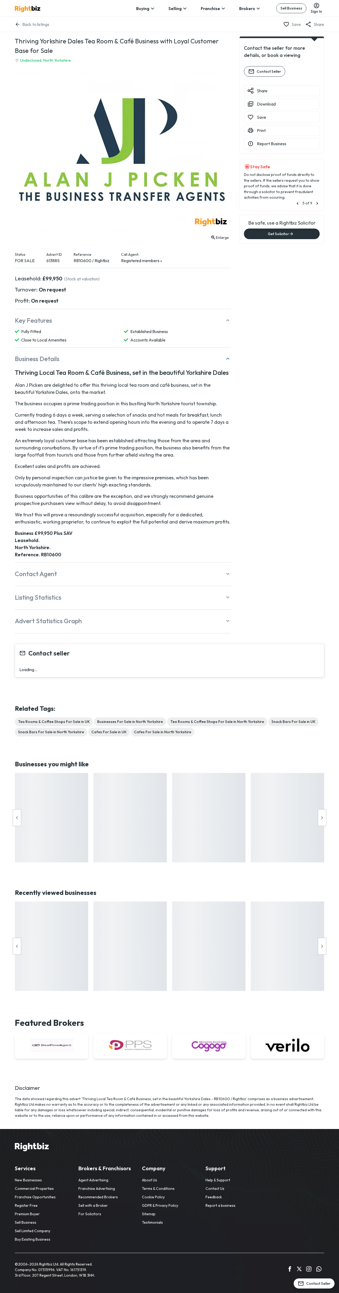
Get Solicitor (278, 233)
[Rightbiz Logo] (32, 1148)
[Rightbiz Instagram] (308, 1269)
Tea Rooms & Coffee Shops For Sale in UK (54, 721)
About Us (149, 1180)
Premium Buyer (27, 1214)
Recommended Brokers (98, 1197)
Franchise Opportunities (35, 1197)
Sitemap (148, 1214)
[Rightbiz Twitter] (299, 1269)
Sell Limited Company (32, 1230)
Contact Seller (269, 71)
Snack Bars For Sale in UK (293, 721)
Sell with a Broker (93, 1205)
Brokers (247, 8)
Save (296, 24)
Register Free (26, 1205)
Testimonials (152, 1222)
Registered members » (141, 260)
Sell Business (291, 8)
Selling (175, 8)
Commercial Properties (34, 1188)
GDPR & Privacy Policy (160, 1205)
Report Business (271, 143)
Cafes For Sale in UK (109, 732)
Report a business (220, 1205)
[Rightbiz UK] (27, 9)
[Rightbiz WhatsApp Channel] (319, 1270)
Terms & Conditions (158, 1188)
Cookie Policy (153, 1197)
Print (261, 130)
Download (266, 104)
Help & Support (218, 1180)
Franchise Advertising (96, 1188)
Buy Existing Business (32, 1239)
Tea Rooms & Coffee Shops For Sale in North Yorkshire (217, 721)
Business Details (37, 359)
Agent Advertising (93, 1180)
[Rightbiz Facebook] (289, 1269)
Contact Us (215, 1188)
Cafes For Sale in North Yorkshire (162, 732)
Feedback (214, 1197)
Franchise (210, 8)
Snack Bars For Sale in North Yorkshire (51, 732)
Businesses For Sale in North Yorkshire (130, 721)
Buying (142, 8)
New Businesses (28, 1180)
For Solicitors (89, 1214)
